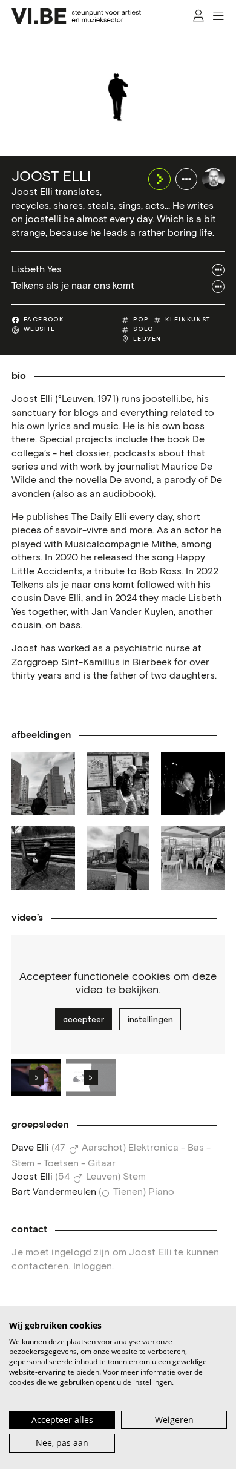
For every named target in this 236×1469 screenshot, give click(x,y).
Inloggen (93, 1266)
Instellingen (150, 1019)
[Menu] (219, 15)
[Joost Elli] (213, 179)
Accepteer (83, 1019)
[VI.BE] (76, 16)
